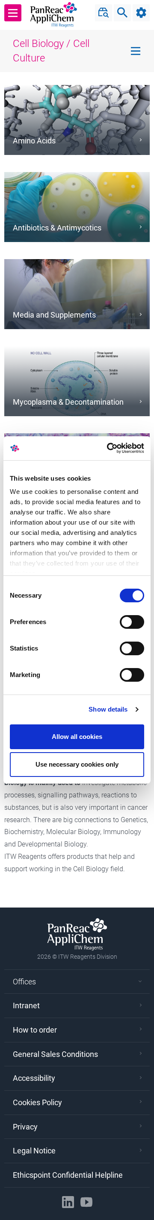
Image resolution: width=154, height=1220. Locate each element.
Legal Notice (34, 1150)
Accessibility (34, 1078)
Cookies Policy (37, 1102)
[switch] (132, 622)
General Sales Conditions (55, 1054)
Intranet (26, 1005)
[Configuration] (141, 12)
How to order (35, 1029)
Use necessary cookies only (77, 764)
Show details (108, 709)
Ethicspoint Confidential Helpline (68, 1174)
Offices (24, 981)
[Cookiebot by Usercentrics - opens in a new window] (108, 448)
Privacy (25, 1126)
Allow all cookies (77, 736)
